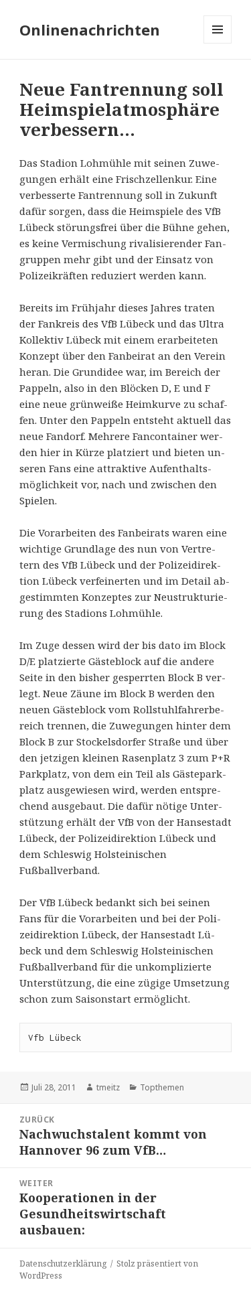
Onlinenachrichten (89, 29)
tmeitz (108, 1087)
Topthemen (162, 1087)
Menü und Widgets (218, 43)
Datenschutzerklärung (62, 1263)
